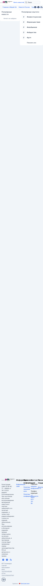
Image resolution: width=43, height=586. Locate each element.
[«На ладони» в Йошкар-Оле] (8, 480)
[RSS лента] (10, 559)
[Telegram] (38, 7)
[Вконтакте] (35, 7)
